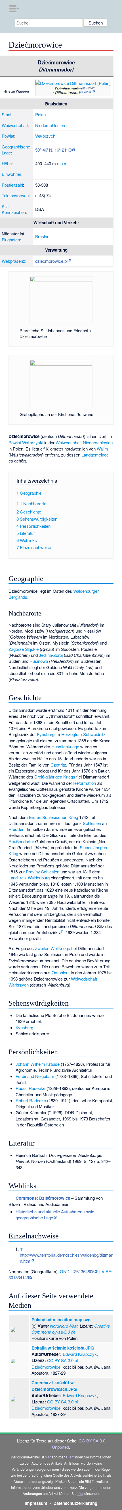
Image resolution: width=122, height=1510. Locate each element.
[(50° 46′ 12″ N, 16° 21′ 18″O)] (53, 90)
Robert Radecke (31, 1100)
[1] (62, 931)
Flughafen (11, 240)
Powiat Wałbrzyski (26, 442)
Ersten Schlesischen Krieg (53, 817)
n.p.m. (63, 163)
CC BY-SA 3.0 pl (62, 1360)
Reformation (84, 783)
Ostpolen (60, 972)
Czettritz (58, 765)
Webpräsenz (13, 261)
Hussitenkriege (65, 746)
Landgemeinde (95, 455)
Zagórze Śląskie (24, 649)
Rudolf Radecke (30, 1088)
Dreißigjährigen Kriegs (54, 777)
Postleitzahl (12, 185)
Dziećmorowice (45, 1367)
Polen (40, 114)
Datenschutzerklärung (75, 1503)
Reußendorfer (21, 841)
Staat (6, 114)
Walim (102, 449)
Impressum (36, 1503)
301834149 (19, 1277)
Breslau (42, 236)
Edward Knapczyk (80, 1354)
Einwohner (11, 174)
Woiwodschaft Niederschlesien (84, 442)
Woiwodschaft (15, 125)
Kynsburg (45, 734)
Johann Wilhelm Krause (38, 1064)
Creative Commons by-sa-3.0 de (70, 1329)
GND (65, 1271)
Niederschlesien (50, 125)
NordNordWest (63, 1326)
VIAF (106, 1271)
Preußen (16, 829)
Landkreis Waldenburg (29, 878)
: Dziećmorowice (43, 1198)
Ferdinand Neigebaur (35, 1076)
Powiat (8, 136)
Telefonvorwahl (16, 195)
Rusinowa (39, 661)
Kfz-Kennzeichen (14, 209)
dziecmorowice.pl (51, 261)
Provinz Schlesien (42, 872)
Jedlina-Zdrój (51, 655)
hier (48, 1456)
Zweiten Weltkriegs (52, 948)
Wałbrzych (45, 136)
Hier (69, 1456)
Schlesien (92, 823)
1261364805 (83, 1271)
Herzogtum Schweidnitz (83, 734)
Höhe (7, 163)
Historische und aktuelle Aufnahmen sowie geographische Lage (55, 1214)
